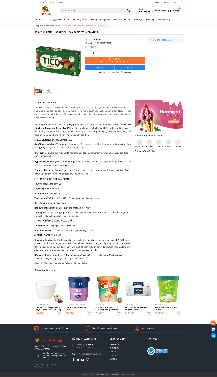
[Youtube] (82, 359)
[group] (58, 61)
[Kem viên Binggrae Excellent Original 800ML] (138, 289)
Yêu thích (178, 2)
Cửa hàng (130, 67)
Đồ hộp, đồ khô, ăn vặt (59, 19)
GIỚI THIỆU (114, 348)
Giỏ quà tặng (164, 19)
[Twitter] (78, 359)
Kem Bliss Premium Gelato (75, 304)
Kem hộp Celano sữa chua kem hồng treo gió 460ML (106, 308)
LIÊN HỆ (113, 359)
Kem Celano (99, 304)
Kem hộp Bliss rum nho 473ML (76, 308)
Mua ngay (114, 60)
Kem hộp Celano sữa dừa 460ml (166, 308)
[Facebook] (73, 359)
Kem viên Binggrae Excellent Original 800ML (137, 308)
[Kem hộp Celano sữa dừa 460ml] (168, 289)
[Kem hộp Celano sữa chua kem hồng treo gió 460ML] (108, 289)
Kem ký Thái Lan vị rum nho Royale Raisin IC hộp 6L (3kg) (49, 308)
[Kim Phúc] (45, 10)
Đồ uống (150, 19)
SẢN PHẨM (114, 352)
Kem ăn (40, 19)
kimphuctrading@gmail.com (89, 354)
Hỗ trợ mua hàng (57, 2)
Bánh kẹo (138, 19)
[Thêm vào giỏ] (59, 313)
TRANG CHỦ (115, 344)
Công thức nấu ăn (145, 151)
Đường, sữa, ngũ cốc (101, 19)
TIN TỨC (113, 355)
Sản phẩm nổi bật (42, 304)
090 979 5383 (146, 10)
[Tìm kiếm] (128, 10)
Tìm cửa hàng (40, 2)
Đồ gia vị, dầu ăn (122, 19)
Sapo (132, 374)
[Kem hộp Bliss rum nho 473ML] (78, 289)
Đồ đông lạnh (79, 19)
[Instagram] (87, 359)
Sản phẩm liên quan (45, 270)
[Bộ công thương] (165, 351)
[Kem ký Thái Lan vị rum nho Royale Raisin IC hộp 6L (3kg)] (48, 289)
